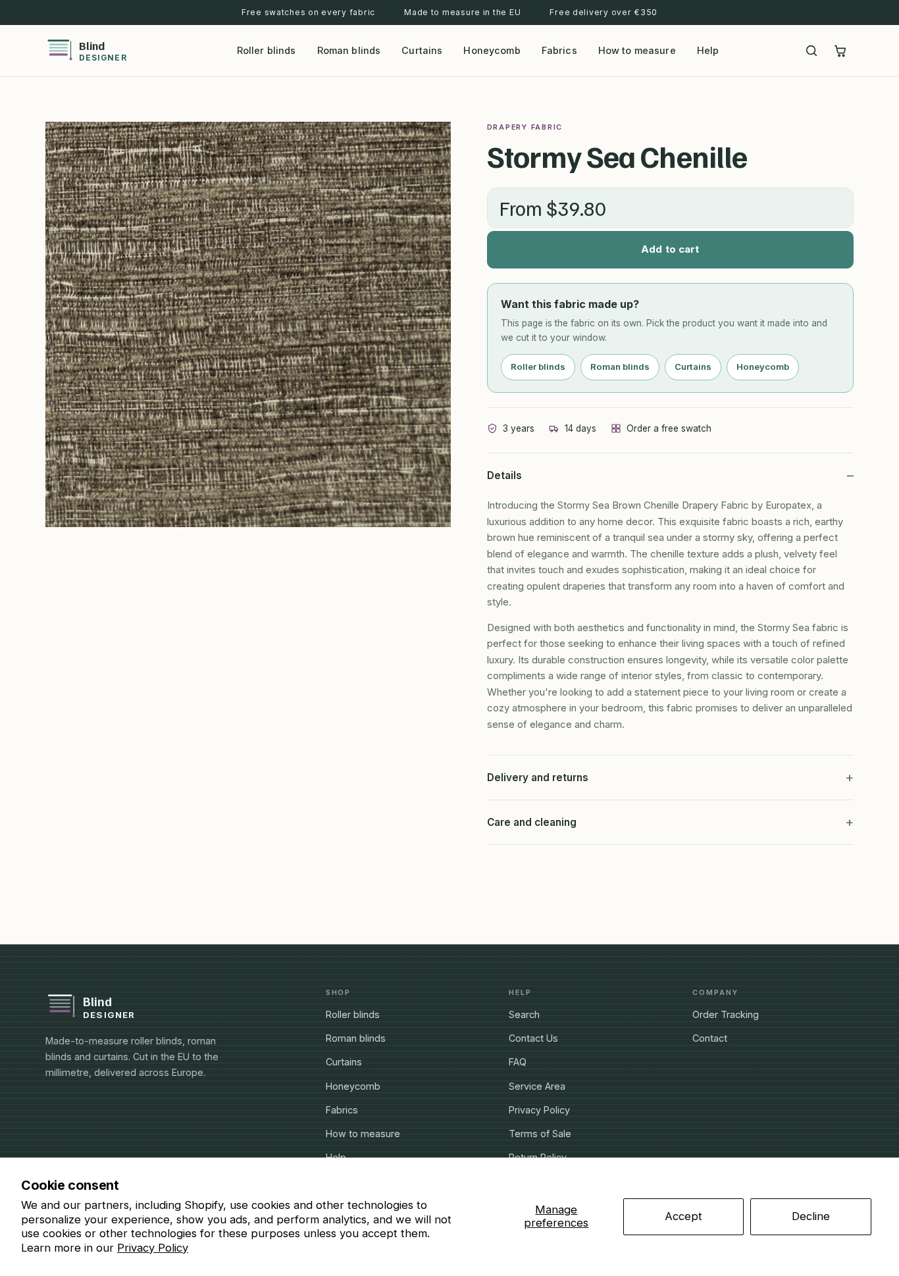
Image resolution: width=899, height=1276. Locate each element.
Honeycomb (491, 50)
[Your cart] (840, 51)
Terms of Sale (540, 1133)
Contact (709, 1038)
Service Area (537, 1086)
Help (708, 50)
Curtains (421, 50)
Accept (683, 1216)
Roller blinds (266, 50)
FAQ (518, 1061)
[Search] (811, 51)
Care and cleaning (532, 822)
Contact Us (533, 1038)
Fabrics (559, 50)
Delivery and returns (537, 777)
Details (504, 475)
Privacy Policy (152, 1247)
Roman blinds (349, 50)
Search (524, 1014)
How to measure (637, 50)
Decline (811, 1216)
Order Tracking (725, 1014)
